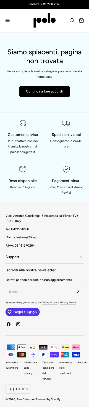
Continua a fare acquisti (44, 91)
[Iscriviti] (78, 291)
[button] (7, 20)
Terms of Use (50, 302)
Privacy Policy (68, 302)
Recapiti (82, 362)
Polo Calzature (25, 399)
